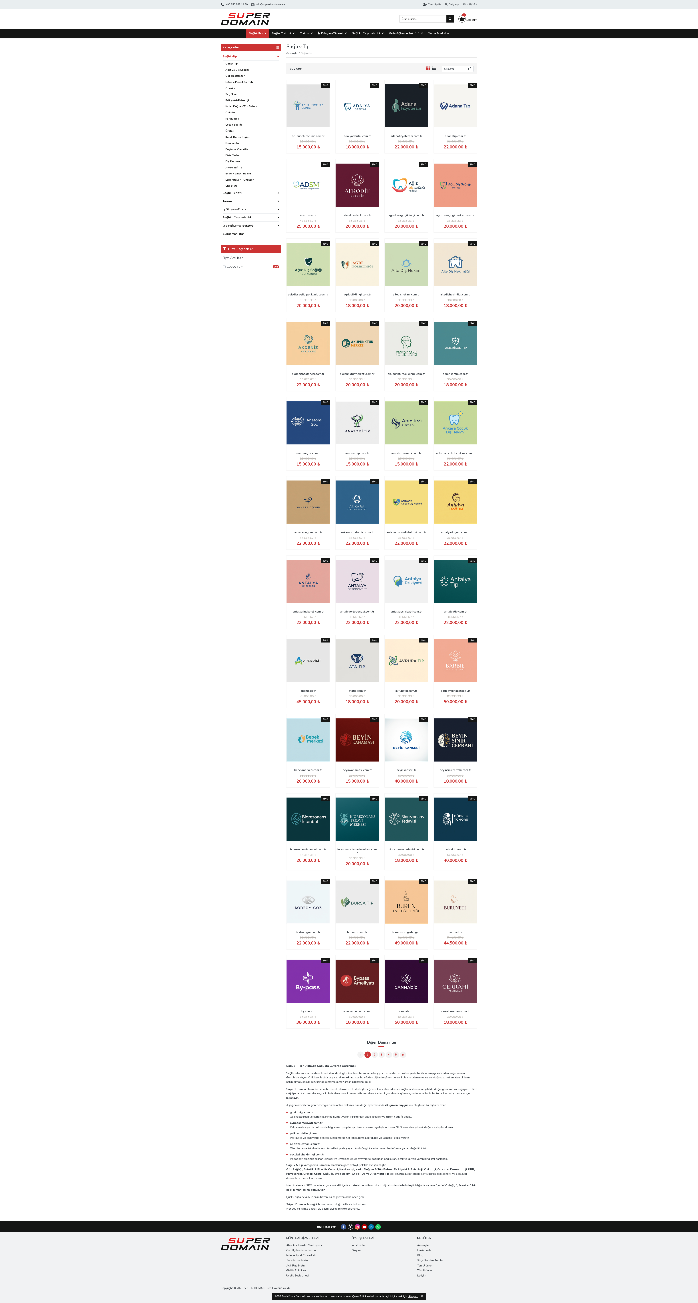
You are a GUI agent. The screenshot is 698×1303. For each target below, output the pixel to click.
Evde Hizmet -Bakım (238, 173)
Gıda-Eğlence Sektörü (404, 33)
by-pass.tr (308, 1011)
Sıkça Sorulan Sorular (430, 1260)
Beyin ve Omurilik (236, 149)
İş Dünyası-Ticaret (330, 33)
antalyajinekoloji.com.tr (308, 612)
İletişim (421, 1275)
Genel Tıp (231, 63)
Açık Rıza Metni (295, 1265)
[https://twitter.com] (350, 1229)
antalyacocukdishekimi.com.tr (406, 532)
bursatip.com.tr (357, 932)
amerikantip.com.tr (455, 374)
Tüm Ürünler (424, 1270)
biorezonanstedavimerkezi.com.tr (357, 851)
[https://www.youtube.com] (364, 1227)
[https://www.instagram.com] (357, 1227)
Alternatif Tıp (233, 167)
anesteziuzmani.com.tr (406, 453)
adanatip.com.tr (455, 136)
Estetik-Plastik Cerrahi (239, 82)
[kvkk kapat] (422, 1296)
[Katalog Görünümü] (428, 69)
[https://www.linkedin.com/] (371, 1227)
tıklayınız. (413, 1296)
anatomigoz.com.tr (308, 453)
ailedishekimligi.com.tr (455, 295)
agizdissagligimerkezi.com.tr (455, 215)
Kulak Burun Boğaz (237, 137)
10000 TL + (235, 267)
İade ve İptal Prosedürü (301, 1255)
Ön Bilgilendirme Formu (301, 1250)
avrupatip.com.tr (406, 691)
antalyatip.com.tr (455, 612)
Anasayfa (291, 53)
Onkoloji (230, 112)
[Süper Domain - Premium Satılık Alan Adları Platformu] (245, 19)
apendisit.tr (308, 691)
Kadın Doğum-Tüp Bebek (241, 106)
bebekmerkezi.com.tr (308, 770)
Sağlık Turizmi (281, 33)
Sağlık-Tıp (256, 33)
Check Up (231, 186)
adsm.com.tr (308, 215)
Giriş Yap (357, 1250)
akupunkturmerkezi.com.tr (357, 374)
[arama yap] (450, 19)
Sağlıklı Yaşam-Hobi (366, 33)
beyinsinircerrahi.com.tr (455, 770)
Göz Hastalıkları (235, 76)
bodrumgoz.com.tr (308, 932)
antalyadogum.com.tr (455, 532)
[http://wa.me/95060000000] (378, 1227)
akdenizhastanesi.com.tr (308, 374)
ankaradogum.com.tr (308, 532)
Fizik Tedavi (232, 155)
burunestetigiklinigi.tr (406, 932)
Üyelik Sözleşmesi (297, 1275)
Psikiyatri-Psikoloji (237, 100)
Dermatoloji (232, 143)
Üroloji (229, 131)
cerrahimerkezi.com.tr (455, 1011)
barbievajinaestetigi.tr (455, 691)
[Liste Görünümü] (434, 69)
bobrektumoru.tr (455, 849)
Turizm (304, 33)
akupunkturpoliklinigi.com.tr (406, 374)
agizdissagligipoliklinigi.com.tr (308, 295)
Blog (420, 1255)
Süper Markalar (438, 33)
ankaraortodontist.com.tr (357, 532)
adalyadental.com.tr (357, 136)
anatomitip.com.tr (357, 453)
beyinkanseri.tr (406, 770)
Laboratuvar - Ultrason (239, 180)
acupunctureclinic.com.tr (308, 136)
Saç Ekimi (231, 94)
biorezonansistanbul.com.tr (308, 849)
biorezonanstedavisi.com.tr (406, 849)
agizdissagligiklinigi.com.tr (406, 215)
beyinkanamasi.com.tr (357, 770)
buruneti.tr (455, 932)
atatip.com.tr (357, 691)
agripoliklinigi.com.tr (357, 295)
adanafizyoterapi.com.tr (406, 136)
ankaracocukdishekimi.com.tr (455, 453)
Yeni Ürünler (424, 1265)
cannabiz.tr (406, 1011)
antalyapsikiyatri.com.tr (406, 612)
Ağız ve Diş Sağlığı (237, 70)
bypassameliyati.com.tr (357, 1011)
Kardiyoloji (232, 118)
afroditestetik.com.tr (357, 215)
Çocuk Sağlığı (233, 124)
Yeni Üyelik (358, 1245)
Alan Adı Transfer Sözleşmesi (304, 1245)
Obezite (230, 88)
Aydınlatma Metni (297, 1260)
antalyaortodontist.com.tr (357, 612)
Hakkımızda (424, 1250)
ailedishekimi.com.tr (406, 295)
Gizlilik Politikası (296, 1270)
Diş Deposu (232, 161)
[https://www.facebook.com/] (343, 1227)
